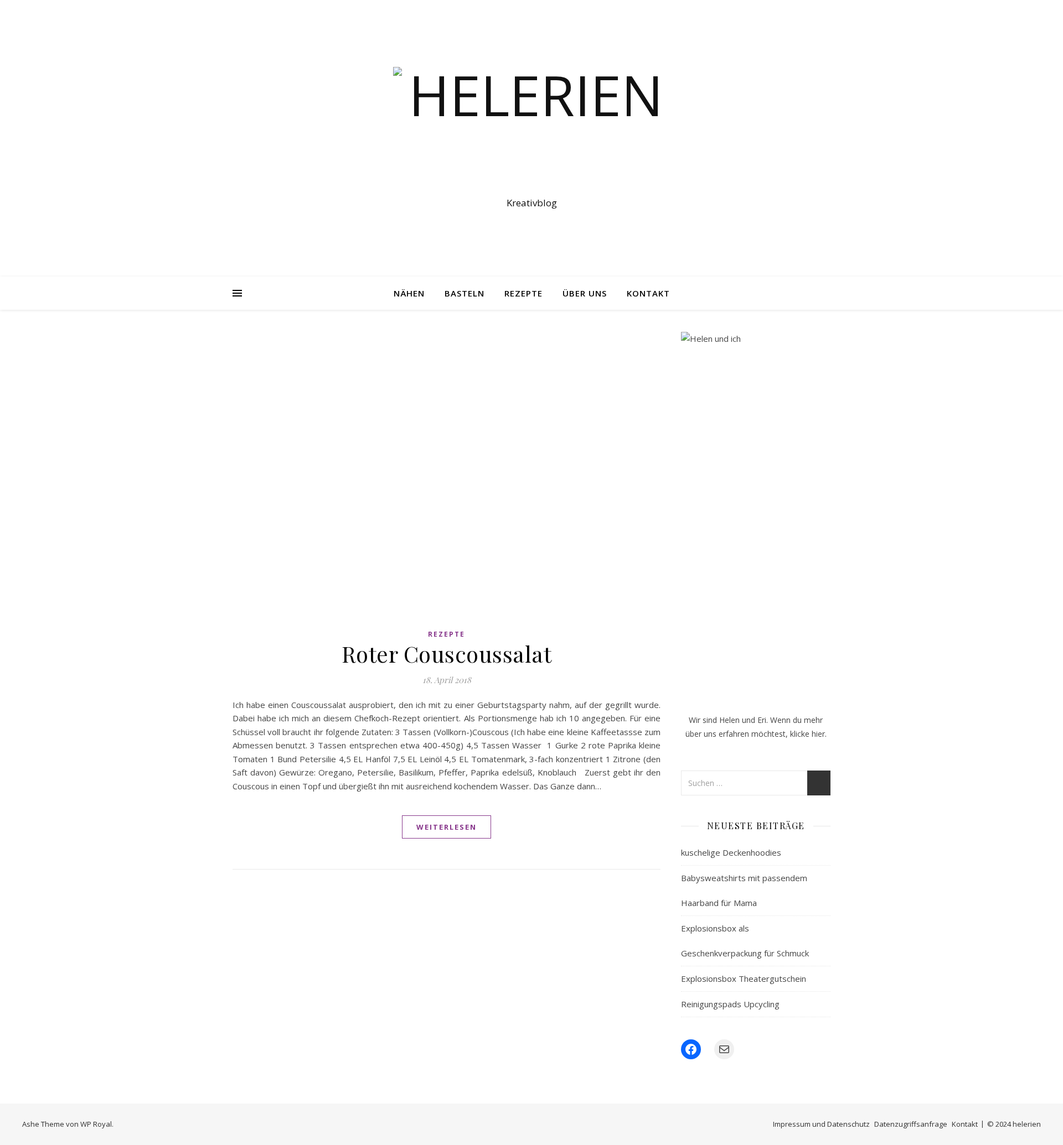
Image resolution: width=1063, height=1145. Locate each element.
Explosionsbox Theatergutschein (743, 978)
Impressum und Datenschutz (821, 1124)
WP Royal (96, 1124)
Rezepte (523, 293)
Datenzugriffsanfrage (910, 1124)
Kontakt (648, 293)
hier (818, 733)
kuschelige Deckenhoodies (731, 852)
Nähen (409, 293)
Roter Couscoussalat (447, 653)
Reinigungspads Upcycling (730, 1003)
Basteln (464, 293)
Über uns (585, 293)
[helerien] (531, 128)
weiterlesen (446, 827)
